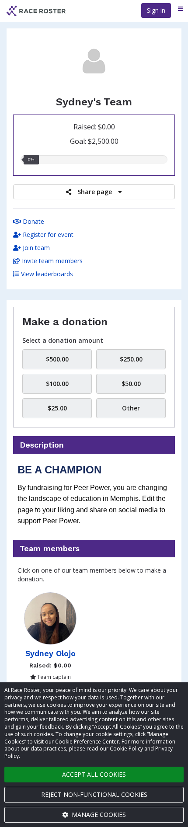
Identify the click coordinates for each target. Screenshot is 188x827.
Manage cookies (98, 814)
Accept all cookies (94, 774)
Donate (32, 221)
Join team (35, 247)
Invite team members (51, 261)
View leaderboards (46, 274)
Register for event (47, 234)
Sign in (156, 10)
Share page (95, 192)
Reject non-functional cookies (94, 794)
